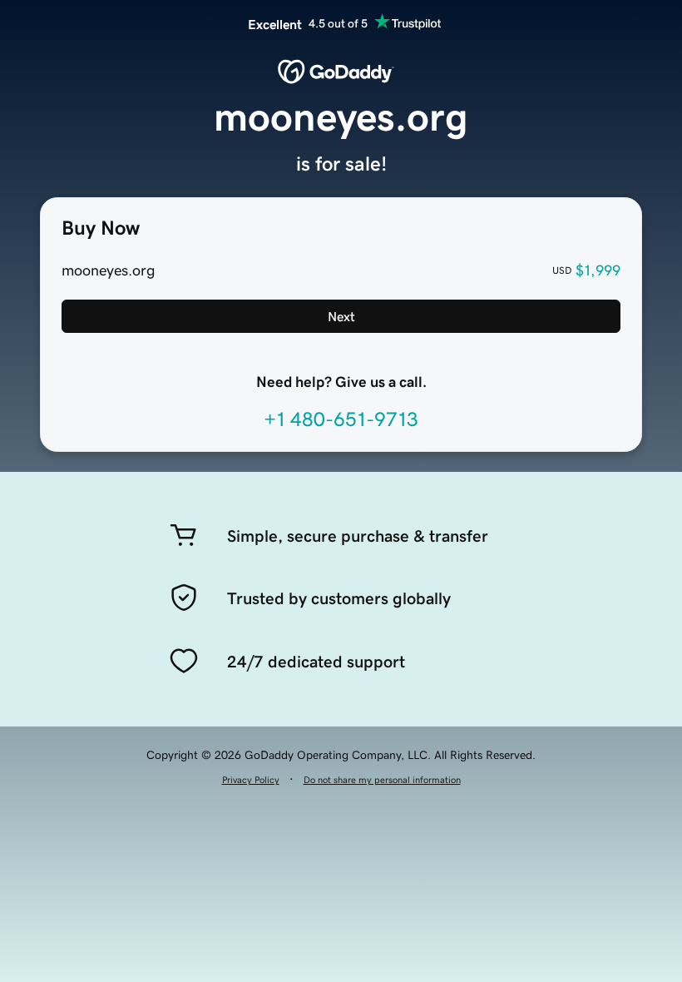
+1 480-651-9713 (341, 419)
